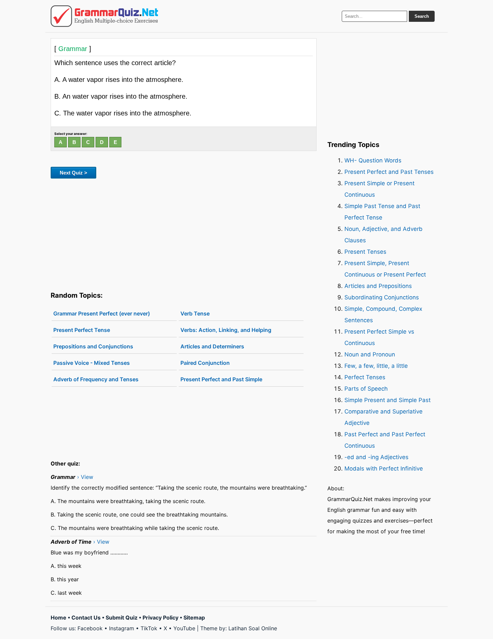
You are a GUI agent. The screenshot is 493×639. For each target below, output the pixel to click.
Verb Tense (195, 313)
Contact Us (86, 617)
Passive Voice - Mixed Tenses (91, 362)
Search (422, 16)
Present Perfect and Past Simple (221, 379)
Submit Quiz (122, 617)
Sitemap (194, 617)
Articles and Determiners (212, 346)
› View (85, 477)
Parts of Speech (366, 388)
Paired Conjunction (205, 362)
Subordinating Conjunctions (381, 297)
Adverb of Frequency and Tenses (96, 379)
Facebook (90, 628)
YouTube (184, 628)
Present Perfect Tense (81, 330)
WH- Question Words (372, 160)
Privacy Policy (160, 617)
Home (58, 617)
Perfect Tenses (364, 377)
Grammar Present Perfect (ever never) (101, 313)
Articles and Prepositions (378, 286)
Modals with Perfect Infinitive (383, 468)
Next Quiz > (73, 173)
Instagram (121, 628)
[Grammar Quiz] (104, 16)
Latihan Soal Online (252, 628)
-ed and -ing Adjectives (376, 457)
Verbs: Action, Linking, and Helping (225, 330)
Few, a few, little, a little (376, 365)
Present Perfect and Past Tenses (389, 171)
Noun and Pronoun (369, 354)
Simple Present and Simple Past (387, 400)
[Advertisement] (183, 234)
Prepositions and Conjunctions (93, 346)
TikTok (149, 628)
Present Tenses (365, 251)
